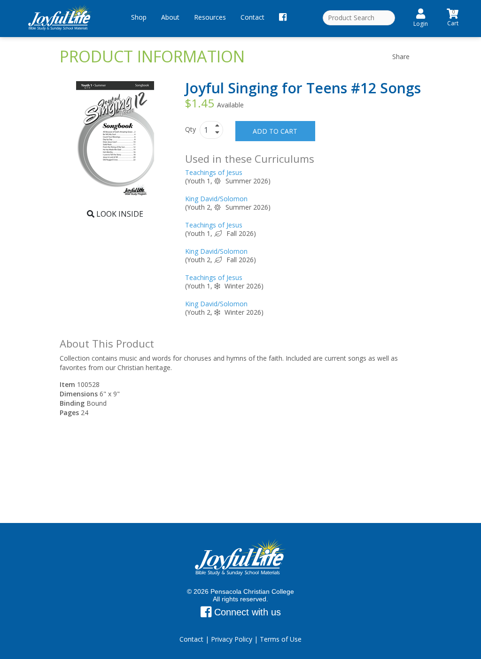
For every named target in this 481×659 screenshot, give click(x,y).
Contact (252, 17)
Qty (191, 129)
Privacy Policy (231, 639)
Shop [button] (139, 17)
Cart (452, 16)
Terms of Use (281, 639)
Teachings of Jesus (213, 172)
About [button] (170, 17)
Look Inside (118, 214)
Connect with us (246, 612)
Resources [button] (210, 17)
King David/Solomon (216, 198)
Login (420, 24)
